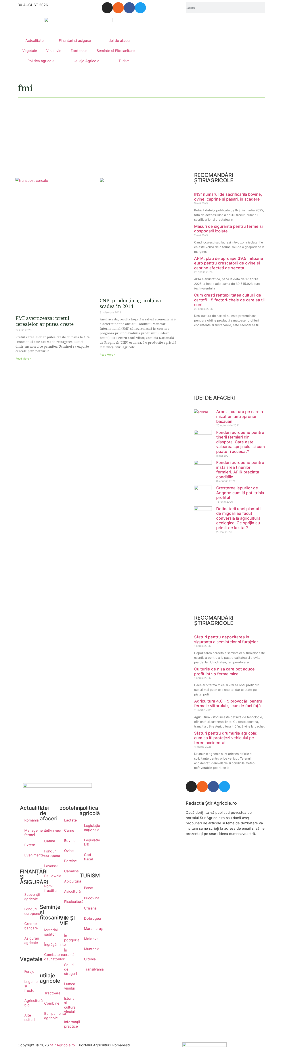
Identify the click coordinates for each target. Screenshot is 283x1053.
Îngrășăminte (49, 944)
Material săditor (49, 932)
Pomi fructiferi (49, 888)
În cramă (69, 952)
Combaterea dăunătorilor (49, 956)
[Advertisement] (96, 136)
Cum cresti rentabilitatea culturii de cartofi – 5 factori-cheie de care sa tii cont (229, 300)
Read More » (23, 358)
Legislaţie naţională (89, 827)
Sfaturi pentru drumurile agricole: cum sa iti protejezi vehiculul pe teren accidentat (225, 738)
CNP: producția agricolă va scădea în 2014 (130, 303)
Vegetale (29, 50)
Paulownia (49, 876)
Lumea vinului (69, 986)
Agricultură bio (29, 1002)
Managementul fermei (29, 832)
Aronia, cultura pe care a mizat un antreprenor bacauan (239, 416)
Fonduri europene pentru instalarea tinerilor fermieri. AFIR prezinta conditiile (240, 469)
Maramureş (89, 928)
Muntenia (89, 949)
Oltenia (89, 959)
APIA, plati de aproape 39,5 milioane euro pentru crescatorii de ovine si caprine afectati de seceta (228, 263)
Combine (49, 1003)
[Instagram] (107, 7)
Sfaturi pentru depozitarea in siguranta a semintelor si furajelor (226, 639)
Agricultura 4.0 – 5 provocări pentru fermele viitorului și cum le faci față (228, 703)
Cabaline (69, 871)
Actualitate (34, 40)
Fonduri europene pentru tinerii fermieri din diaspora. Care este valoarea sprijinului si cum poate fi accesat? (240, 442)
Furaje (29, 971)
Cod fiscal (88, 856)
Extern (29, 845)
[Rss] (118, 7)
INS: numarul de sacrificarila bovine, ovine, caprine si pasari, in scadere (228, 196)
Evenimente (29, 855)
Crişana (89, 908)
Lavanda (49, 865)
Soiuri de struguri (69, 969)
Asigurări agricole (29, 940)
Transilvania (89, 969)
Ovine (69, 850)
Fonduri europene (29, 911)
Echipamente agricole (49, 1015)
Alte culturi (29, 1017)
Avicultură (69, 891)
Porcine (69, 861)
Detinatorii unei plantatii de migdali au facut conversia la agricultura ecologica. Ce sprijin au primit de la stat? (238, 518)
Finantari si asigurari (75, 40)
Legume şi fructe (29, 986)
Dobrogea (89, 918)
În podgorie (69, 937)
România (29, 820)
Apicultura (49, 831)
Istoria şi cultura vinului (69, 1005)
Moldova (89, 938)
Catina (49, 841)
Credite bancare (29, 925)
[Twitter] (140, 7)
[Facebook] (129, 7)
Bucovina (89, 898)
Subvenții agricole (29, 896)
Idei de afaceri (120, 40)
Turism (124, 61)
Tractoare (49, 993)
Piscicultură (69, 901)
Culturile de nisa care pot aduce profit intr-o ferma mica (224, 671)
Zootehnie (79, 50)
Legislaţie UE (89, 842)
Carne (69, 830)
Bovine (69, 840)
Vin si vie (53, 50)
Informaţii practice (69, 1024)
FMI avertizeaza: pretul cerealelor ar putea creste (44, 321)
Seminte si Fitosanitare (116, 50)
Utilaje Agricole (86, 61)
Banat (89, 888)
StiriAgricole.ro (62, 1045)
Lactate (69, 820)
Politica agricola (40, 61)
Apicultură (69, 881)
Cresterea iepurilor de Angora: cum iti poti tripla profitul (240, 493)
